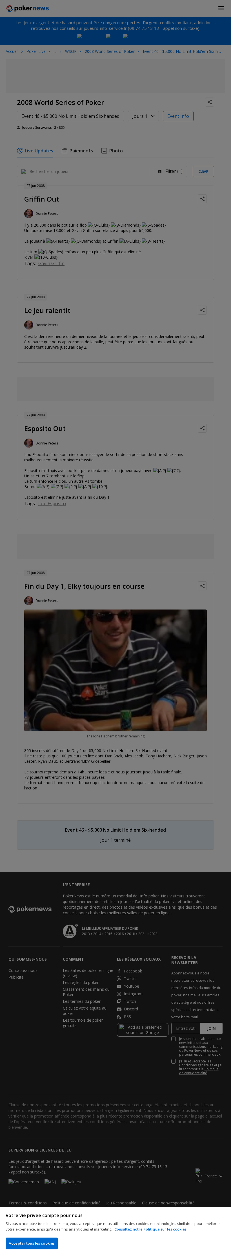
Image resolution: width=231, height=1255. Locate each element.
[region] (115, 1231)
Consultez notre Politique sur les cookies (150, 1229)
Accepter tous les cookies (32, 1243)
